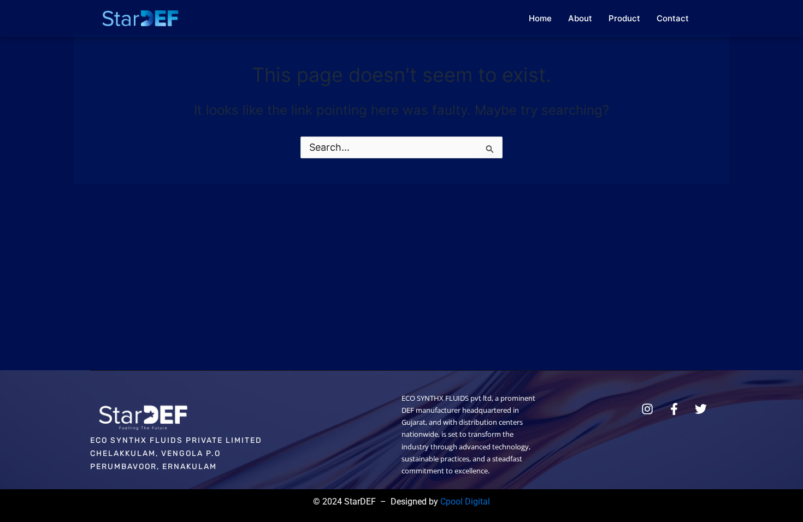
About (580, 18)
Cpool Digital (465, 501)
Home (540, 18)
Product (624, 18)
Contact (673, 18)
